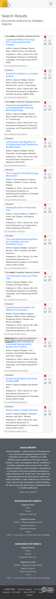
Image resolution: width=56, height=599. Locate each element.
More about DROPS (28, 492)
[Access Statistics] (50, 40)
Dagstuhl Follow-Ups (28, 514)
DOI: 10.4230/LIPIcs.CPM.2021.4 (15, 231)
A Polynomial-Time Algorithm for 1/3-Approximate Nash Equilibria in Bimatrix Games (22, 144)
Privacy (50, 592)
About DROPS (29, 592)
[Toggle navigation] (50, 3)
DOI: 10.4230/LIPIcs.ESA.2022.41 (15, 165)
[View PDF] (45, 37)
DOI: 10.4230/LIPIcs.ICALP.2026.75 (16, 66)
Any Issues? (50, 589)
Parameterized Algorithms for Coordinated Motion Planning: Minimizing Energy (19, 107)
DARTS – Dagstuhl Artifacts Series (28, 522)
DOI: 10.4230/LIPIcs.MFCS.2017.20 (16, 431)
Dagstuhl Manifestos (28, 528)
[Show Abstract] (45, 44)
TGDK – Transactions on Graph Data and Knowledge (28, 535)
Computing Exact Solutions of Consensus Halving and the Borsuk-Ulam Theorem (19, 344)
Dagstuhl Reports (28, 525)
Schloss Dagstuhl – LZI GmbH (30, 589)
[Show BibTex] (50, 44)
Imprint (41, 592)
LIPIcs (28, 508)
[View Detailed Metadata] (45, 40)
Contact (29, 595)
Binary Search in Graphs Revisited (22, 410)
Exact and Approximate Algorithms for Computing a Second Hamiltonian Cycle (22, 241)
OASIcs (28, 511)
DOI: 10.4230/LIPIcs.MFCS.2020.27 (16, 268)
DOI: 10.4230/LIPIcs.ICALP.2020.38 (16, 300)
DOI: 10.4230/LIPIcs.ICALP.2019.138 (16, 371)
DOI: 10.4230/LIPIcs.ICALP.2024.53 (16, 134)
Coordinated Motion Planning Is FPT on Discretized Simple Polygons (20, 42)
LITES (28, 532)
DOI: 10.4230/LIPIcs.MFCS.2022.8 (15, 200)
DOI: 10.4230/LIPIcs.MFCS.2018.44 (16, 402)
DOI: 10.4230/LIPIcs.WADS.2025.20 (16, 97)
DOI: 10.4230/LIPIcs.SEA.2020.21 (15, 334)
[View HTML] (50, 71)
